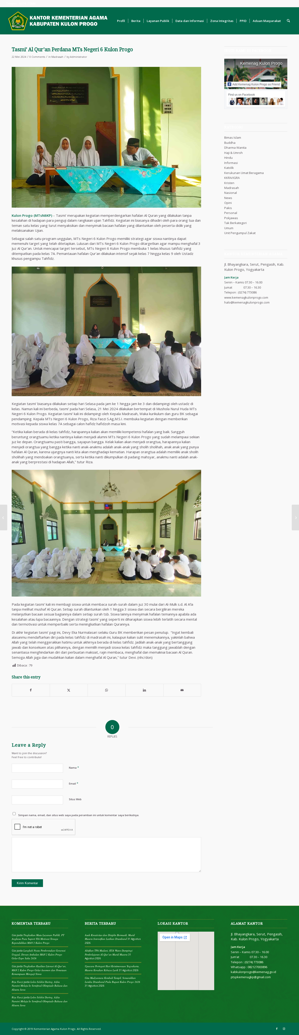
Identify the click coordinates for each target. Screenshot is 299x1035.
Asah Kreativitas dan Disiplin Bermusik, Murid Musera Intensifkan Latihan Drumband (110, 937)
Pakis (228, 208)
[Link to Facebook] (276, 1028)
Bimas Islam (232, 137)
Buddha (229, 143)
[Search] (288, 20)
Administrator (78, 56)
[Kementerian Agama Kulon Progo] (67, 20)
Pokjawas (231, 218)
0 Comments (37, 56)
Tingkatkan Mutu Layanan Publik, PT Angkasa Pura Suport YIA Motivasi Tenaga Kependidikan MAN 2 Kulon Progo (38, 939)
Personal (230, 213)
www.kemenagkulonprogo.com (246, 297)
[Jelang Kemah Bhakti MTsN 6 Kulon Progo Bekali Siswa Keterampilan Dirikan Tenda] (295, 517)
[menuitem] (121, 20)
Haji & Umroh (233, 153)
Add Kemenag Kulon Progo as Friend (256, 84)
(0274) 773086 (247, 292)
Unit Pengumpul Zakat (240, 233)
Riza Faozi (17, 982)
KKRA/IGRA (232, 178)
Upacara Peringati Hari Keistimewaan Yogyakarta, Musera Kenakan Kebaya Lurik (112, 968)
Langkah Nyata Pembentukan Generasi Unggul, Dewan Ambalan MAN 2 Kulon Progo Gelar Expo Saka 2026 (38, 954)
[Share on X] (69, 690)
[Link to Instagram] (283, 1028)
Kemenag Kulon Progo (261, 63)
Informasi (231, 163)
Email (73, 783)
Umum (228, 228)
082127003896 (257, 967)
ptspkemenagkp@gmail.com (251, 977)
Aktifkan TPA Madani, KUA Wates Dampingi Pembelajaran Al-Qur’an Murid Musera (108, 952)
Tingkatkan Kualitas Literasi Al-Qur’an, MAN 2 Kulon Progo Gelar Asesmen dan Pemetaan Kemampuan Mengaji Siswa (39, 970)
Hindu (228, 158)
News (228, 198)
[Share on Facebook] (31, 690)
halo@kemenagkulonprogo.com (247, 302)
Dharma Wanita (235, 147)
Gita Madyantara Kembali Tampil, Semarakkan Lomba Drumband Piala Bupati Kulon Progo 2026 (112, 980)
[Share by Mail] (182, 690)
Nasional (230, 193)
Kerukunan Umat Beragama (244, 173)
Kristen (229, 183)
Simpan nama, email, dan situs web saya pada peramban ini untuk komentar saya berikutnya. (78, 815)
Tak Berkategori (235, 223)
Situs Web (75, 799)
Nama (74, 767)
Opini (228, 203)
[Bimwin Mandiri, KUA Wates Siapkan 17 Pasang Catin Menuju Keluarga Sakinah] (3, 517)
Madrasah (57, 56)
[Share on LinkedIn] (144, 690)
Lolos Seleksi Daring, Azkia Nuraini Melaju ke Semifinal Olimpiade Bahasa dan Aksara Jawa (40, 985)
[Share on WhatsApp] (106, 690)
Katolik (229, 168)
